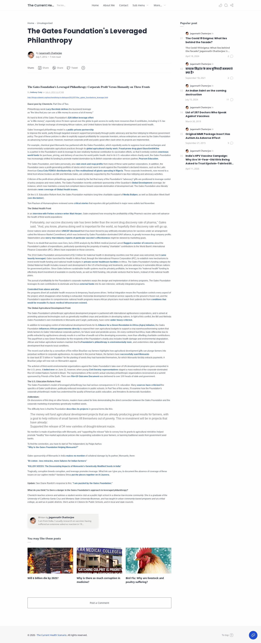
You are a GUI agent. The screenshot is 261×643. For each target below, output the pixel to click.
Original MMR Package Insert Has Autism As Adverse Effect (208, 136)
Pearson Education (148, 158)
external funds (87, 284)
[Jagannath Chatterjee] (50, 53)
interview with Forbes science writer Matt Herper (57, 213)
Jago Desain (111, 635)
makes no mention (75, 456)
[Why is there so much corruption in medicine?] (99, 561)
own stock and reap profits (89, 164)
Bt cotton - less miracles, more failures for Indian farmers (57, 461)
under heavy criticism (121, 320)
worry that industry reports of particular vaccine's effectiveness (78, 238)
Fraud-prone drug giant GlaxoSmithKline (139, 148)
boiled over (49, 369)
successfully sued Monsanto (134, 354)
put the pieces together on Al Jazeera (90, 475)
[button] (220, 5)
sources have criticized (149, 385)
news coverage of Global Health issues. (58, 189)
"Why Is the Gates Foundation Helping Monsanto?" (53, 447)
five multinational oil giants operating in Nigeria (99, 170)
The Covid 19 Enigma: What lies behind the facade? (206, 40)
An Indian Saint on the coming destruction (206, 92)
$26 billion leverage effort (81, 117)
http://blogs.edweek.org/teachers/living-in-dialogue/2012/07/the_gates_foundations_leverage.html (68, 97)
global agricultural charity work (102, 148)
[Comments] (230, 56)
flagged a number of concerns (139, 243)
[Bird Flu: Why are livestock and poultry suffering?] (148, 561)
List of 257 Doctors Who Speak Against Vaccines (206, 114)
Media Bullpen (130, 194)
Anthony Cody (36, 92)
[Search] (226, 5)
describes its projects (77, 409)
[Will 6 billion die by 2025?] (50, 561)
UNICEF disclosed (71, 231)
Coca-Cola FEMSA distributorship (54, 170)
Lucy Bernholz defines (57, 109)
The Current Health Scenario (42, 5)
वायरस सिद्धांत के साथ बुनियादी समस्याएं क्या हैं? (209, 70)
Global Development (142, 183)
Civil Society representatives (103, 369)
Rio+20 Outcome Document (85, 376)
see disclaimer (35, 198)
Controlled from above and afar (43, 289)
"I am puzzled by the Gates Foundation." (92, 483)
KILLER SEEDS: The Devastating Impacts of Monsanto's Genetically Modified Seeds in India (74, 466)
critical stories (81, 203)
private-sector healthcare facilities (101, 262)
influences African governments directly (59, 328)
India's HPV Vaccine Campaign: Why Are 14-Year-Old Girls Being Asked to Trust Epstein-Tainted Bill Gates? (209, 160)
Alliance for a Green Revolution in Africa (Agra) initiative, (126, 325)
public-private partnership (80, 130)
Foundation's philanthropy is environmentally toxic (106, 342)
